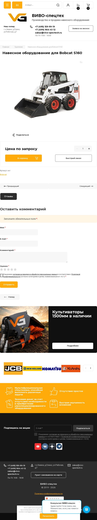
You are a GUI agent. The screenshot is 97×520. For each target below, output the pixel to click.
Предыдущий (13, 186)
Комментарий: (7, 250)
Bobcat (3, 174)
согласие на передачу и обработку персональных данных (35, 274)
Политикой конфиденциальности (75, 437)
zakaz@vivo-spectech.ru (48, 33)
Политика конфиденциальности (48, 494)
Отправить (8, 284)
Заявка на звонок (80, 28)
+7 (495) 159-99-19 (45, 26)
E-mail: (3, 239)
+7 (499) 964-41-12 (45, 29)
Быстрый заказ (73, 158)
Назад (11, 297)
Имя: (2, 227)
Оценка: (4, 266)
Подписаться (83, 428)
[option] (48, 94)
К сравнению (81, 62)
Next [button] (90, 368)
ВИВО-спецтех (48, 15)
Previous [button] (85, 368)
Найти (58, 5)
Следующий (85, 186)
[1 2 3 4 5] (48, 269)
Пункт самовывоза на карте (48, 475)
